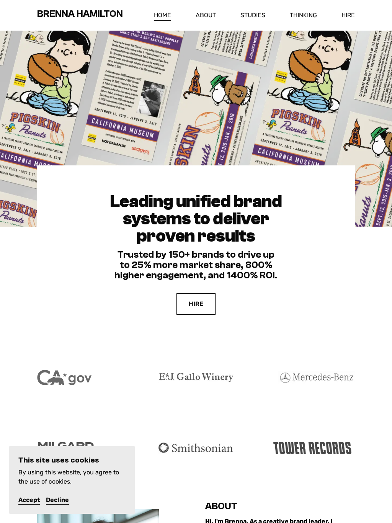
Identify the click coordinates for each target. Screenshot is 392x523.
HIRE (196, 303)
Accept (29, 499)
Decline (57, 499)
